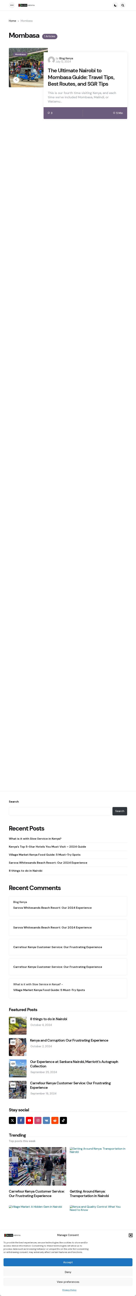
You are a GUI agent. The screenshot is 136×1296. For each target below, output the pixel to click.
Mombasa (20, 54)
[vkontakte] (46, 1120)
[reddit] (54, 1120)
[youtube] (29, 1120)
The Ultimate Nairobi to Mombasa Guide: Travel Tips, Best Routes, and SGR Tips (81, 77)
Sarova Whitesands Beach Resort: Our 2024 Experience (48, 863)
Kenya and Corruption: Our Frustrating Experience (69, 1040)
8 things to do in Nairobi (25, 871)
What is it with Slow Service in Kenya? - (38, 984)
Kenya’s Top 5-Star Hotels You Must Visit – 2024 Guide (47, 847)
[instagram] (37, 1120)
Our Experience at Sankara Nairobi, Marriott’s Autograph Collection (74, 1064)
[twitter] (12, 1120)
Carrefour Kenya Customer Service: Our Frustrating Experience (57, 947)
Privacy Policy (69, 1290)
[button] (130, 1235)
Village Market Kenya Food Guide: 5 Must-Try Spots (45, 855)
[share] (16, 80)
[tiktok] (63, 1120)
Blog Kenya (66, 58)
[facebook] (20, 1120)
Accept (68, 1262)
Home (12, 21)
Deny (68, 1272)
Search (14, 801)
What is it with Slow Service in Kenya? (35, 838)
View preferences (68, 1282)
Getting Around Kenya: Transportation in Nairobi (89, 1193)
